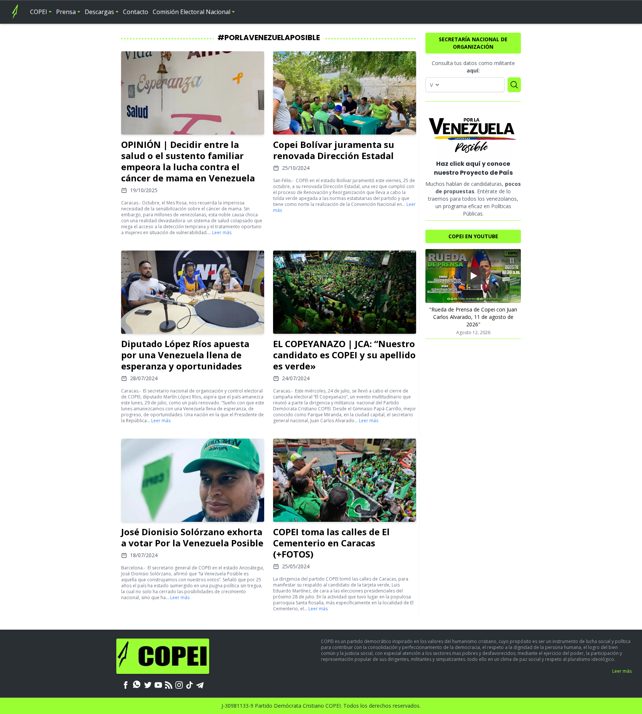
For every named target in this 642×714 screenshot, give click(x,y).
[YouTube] (158, 684)
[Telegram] (200, 684)
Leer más (221, 232)
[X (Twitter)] (148, 684)
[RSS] (168, 684)
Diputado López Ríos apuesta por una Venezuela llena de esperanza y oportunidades (185, 354)
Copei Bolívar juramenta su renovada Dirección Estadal (333, 150)
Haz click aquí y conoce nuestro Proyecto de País (473, 168)
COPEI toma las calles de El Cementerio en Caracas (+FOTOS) (331, 543)
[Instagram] (179, 684)
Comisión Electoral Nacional (191, 12)
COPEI (38, 12)
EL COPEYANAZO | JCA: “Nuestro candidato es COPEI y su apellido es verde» (344, 354)
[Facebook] (125, 684)
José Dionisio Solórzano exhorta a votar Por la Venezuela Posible (192, 537)
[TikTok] (189, 684)
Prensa (66, 12)
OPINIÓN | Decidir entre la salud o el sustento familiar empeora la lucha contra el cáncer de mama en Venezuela (188, 161)
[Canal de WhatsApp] (136, 684)
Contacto (135, 12)
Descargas (99, 12)
